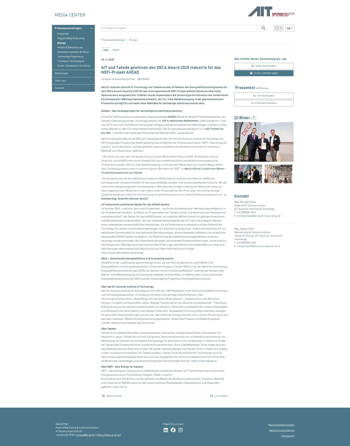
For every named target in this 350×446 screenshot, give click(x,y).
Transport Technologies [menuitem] (70, 61)
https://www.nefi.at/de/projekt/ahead (122, 253)
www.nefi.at (119, 387)
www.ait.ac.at (273, 216)
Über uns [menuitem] (60, 80)
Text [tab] (105, 50)
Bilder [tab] (116, 50)
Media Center (70, 15)
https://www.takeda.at (204, 361)
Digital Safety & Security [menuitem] (70, 38)
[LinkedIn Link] (166, 430)
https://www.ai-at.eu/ (109, 435)
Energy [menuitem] (61, 43)
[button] (263, 28)
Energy (133, 40)
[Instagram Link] (180, 430)
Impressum (287, 436)
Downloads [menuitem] (61, 73)
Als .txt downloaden (264, 95)
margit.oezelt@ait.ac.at (250, 246)
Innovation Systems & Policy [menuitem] (73, 52)
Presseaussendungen (113, 40)
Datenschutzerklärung (281, 430)
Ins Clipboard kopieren (264, 103)
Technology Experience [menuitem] (70, 56)
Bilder (244, 118)
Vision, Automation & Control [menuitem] (73, 65)
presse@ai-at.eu (85, 435)
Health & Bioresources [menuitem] (70, 47)
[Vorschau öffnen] (263, 142)
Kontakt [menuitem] (60, 88)
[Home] (270, 9)
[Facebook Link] (173, 430)
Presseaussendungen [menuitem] (68, 28)
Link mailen (221, 396)
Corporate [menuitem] (63, 34)
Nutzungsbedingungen (281, 425)
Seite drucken (114, 396)
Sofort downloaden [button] (265, 66)
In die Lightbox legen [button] (266, 73)
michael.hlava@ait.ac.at (250, 216)
